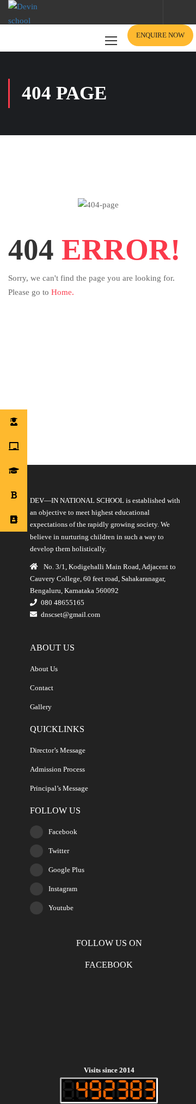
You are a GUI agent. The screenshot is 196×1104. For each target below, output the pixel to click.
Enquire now (160, 35)
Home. (62, 292)
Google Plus (66, 870)
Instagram (62, 889)
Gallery (41, 707)
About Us (44, 669)
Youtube (61, 908)
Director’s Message (57, 750)
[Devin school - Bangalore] (34, 16)
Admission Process (57, 769)
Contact (41, 688)
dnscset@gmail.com (70, 614)
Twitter (58, 851)
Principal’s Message (59, 788)
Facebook (62, 832)
